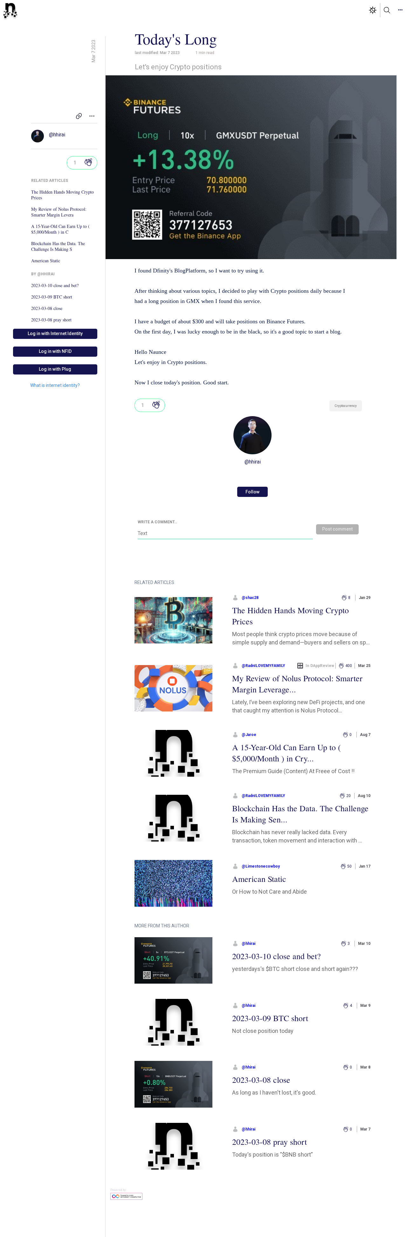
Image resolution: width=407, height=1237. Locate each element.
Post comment (337, 529)
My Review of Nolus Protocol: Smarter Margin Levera (58, 212)
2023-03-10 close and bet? (55, 285)
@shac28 (250, 598)
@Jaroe (249, 735)
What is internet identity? (55, 385)
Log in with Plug (55, 369)
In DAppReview (320, 665)
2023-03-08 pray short (51, 320)
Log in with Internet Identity (55, 333)
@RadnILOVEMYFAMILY (263, 666)
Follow (252, 491)
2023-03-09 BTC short (51, 297)
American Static (45, 261)
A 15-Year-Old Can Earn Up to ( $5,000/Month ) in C (60, 229)
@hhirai (57, 135)
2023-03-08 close (46, 308)
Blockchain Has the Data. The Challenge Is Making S (58, 246)
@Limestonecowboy (261, 866)
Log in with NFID (55, 351)
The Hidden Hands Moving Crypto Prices (62, 195)
